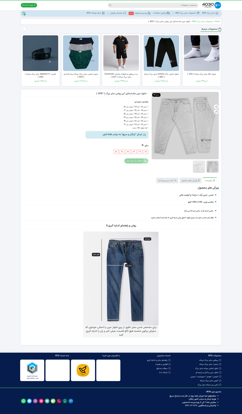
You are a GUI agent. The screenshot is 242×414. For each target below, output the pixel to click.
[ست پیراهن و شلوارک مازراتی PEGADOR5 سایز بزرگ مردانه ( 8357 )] (121, 53)
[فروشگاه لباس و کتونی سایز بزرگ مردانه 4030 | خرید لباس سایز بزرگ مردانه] (211, 5)
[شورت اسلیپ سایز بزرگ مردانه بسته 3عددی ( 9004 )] (81, 53)
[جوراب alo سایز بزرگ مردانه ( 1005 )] (201, 53)
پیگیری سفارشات (159, 13)
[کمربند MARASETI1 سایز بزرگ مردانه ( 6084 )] (40, 53)
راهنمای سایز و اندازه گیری (157, 360)
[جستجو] (110, 5)
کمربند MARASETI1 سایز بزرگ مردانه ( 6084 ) (40, 76)
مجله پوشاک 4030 (93, 13)
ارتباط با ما (163, 372)
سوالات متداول (162, 368)
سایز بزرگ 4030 (208, 13)
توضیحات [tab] (209, 180)
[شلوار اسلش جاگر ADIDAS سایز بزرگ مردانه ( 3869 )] (161, 53)
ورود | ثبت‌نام (28, 5)
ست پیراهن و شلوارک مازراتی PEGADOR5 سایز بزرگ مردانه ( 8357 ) (121, 76)
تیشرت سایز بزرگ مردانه (208, 364)
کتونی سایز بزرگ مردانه (209, 380)
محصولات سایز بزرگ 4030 (185, 13)
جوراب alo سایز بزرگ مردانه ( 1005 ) (201, 74)
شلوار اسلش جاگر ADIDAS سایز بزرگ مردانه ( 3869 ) (161, 76)
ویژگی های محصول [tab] (190, 180)
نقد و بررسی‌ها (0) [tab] (165, 180)
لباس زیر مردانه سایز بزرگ (208, 384)
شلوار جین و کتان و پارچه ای (207, 372)
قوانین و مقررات (161, 364)
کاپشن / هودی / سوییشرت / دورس (204, 376)
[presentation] (24, 29)
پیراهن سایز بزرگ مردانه (208, 360)
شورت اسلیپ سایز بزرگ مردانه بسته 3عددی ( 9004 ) (81, 76)
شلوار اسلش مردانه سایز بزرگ (206, 368)
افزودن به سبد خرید (134, 160)
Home (217, 21)
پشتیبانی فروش (116, 13)
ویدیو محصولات (138, 13)
